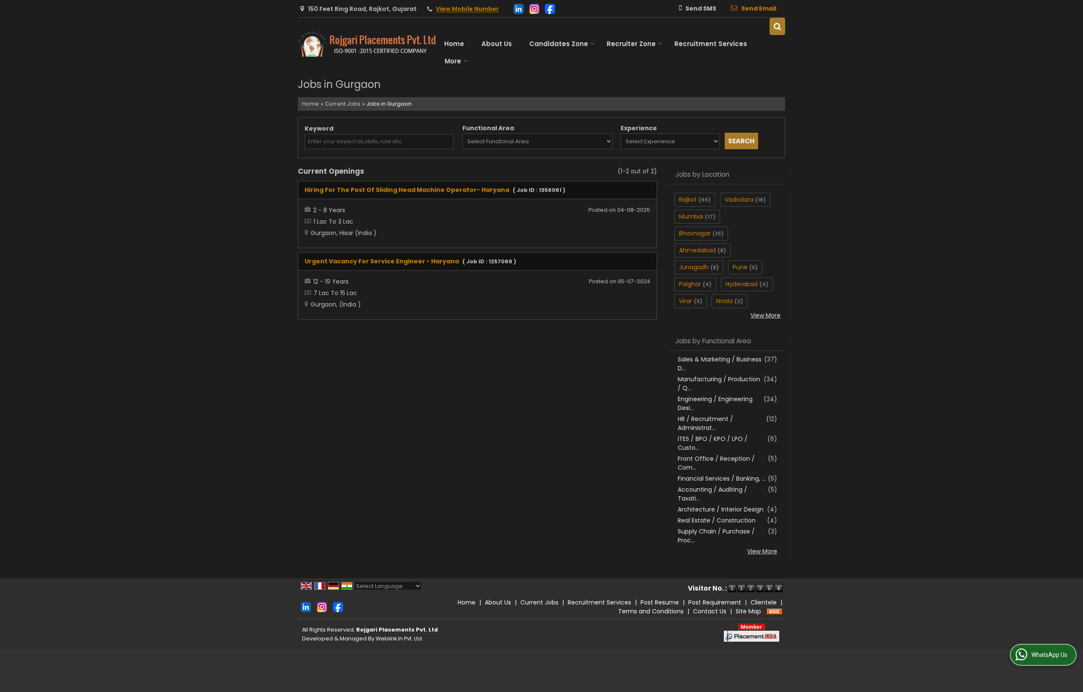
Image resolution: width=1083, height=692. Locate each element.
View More (765, 315)
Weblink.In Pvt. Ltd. (399, 638)
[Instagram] (534, 8)
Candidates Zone (558, 43)
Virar (685, 301)
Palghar (690, 284)
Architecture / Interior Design (721, 509)
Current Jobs (342, 103)
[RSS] (774, 611)
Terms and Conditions (651, 611)
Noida (724, 301)
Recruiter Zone (631, 43)
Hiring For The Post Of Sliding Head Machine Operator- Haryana (407, 190)
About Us (496, 43)
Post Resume (659, 602)
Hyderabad (742, 284)
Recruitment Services (710, 43)
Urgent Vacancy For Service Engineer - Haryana (382, 261)
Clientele (763, 602)
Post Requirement (714, 602)
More (453, 61)
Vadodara (739, 199)
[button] (467, 9)
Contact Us (709, 611)
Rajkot (688, 199)
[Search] (777, 26)
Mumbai (691, 216)
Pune (740, 267)
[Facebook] (550, 8)
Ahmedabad (697, 250)
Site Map (748, 611)
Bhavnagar (695, 233)
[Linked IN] (519, 8)
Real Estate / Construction (717, 520)
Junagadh (694, 267)
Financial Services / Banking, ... (722, 478)
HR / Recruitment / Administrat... (705, 423)
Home (454, 43)
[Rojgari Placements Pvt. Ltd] (367, 44)
